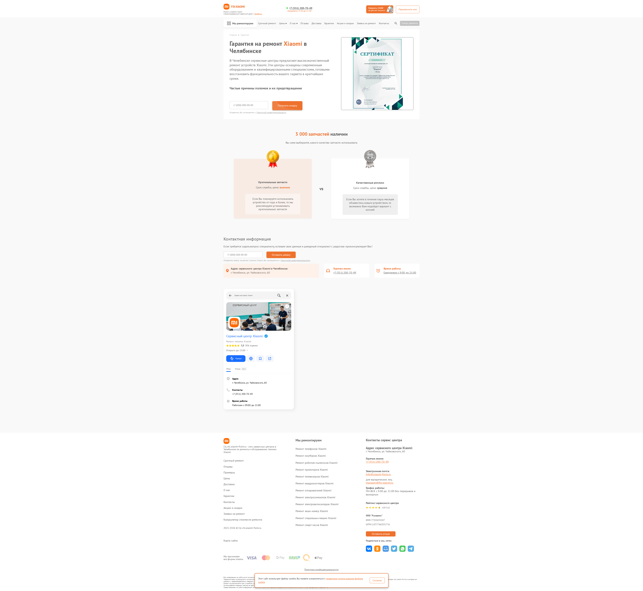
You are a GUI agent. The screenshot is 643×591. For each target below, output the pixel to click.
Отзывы (305, 23)
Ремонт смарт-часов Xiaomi (312, 525)
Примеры (229, 472)
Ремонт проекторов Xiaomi (312, 469)
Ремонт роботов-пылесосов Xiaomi (316, 462)
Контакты (384, 23)
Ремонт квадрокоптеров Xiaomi (314, 483)
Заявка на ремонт (366, 23)
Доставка (316, 23)
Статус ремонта (410, 23)
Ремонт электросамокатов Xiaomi (315, 497)
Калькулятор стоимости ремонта (243, 519)
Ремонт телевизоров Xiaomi (312, 476)
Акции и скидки (345, 23)
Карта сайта (231, 540)
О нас (293, 23)
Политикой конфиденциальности (271, 112)
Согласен (377, 580)
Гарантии (329, 23)
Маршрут (238, 358)
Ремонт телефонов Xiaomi (311, 448)
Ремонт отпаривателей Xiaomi (313, 490)
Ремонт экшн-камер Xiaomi (312, 511)
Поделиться (369, 549)
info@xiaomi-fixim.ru (378, 474)
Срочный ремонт (267, 23)
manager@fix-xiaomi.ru (379, 482)
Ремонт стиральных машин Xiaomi (316, 518)
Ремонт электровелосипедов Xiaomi (317, 504)
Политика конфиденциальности (321, 569)
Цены (282, 23)
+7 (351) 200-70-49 (300, 8)
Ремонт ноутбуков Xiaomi (311, 455)
